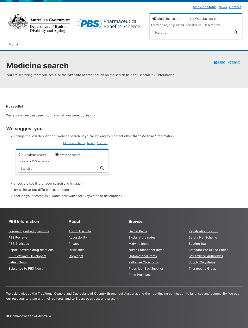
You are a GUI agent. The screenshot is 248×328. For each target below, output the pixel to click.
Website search (206, 19)
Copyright (76, 256)
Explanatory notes (142, 237)
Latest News (18, 262)
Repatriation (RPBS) (203, 231)
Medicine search (169, 19)
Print (221, 62)
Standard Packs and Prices (208, 250)
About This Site (80, 231)
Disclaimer (76, 250)
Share (236, 62)
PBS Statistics (19, 244)
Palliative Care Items (144, 262)
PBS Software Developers (27, 256)
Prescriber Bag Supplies (146, 268)
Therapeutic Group (202, 268)
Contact (235, 7)
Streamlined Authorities (206, 256)
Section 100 (197, 244)
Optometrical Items (143, 256)
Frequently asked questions (29, 231)
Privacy (74, 244)
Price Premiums (140, 275)
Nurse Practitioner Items (146, 250)
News (223, 7)
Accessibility (78, 237)
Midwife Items (139, 244)
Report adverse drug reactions (31, 250)
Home (13, 44)
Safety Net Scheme (203, 237)
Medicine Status (204, 7)
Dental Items (138, 231)
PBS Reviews (18, 237)
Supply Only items (202, 262)
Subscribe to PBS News (26, 268)
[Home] (74, 24)
